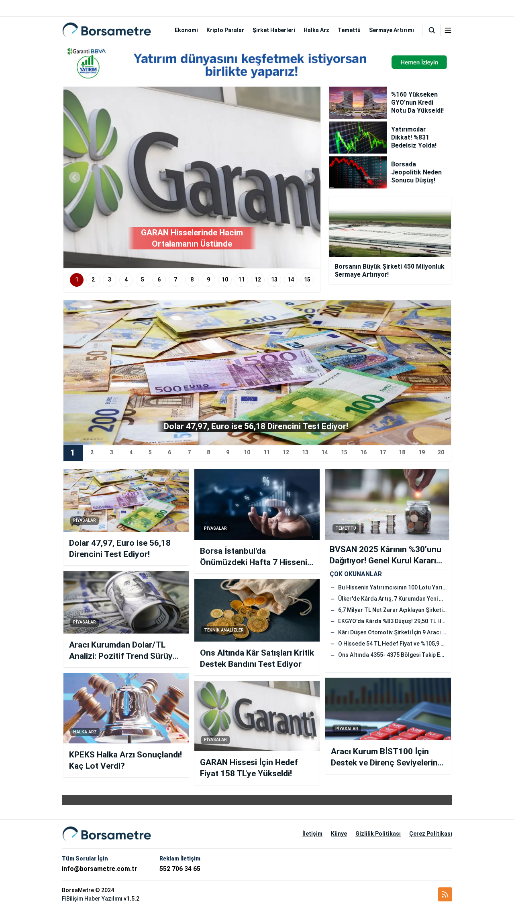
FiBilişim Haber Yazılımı (92, 898)
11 (241, 279)
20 (441, 452)
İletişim (312, 833)
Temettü (349, 30)
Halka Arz (316, 30)
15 (307, 279)
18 (402, 452)
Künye (339, 833)
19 (421, 452)
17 (382, 452)
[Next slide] (309, 177)
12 (258, 279)
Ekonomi (186, 30)
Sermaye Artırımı (391, 30)
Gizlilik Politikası (378, 833)
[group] (191, 177)
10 (225, 279)
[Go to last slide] (74, 177)
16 (363, 452)
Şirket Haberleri (274, 30)
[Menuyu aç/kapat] (448, 30)
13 (274, 279)
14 (291, 279)
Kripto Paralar (225, 30)
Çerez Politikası (430, 833)
